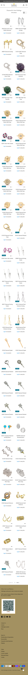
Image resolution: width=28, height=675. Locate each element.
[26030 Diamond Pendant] (7, 385)
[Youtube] (7, 617)
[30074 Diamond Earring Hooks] (21, 274)
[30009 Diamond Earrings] (7, 44)
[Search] (4, 5)
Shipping (3, 643)
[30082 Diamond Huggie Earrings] (21, 21)
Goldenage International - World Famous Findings (12, 670)
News (2, 629)
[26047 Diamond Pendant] (21, 541)
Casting (2, 657)
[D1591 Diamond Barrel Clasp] (7, 541)
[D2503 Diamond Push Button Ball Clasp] (21, 182)
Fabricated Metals (4, 655)
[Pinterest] (10, 617)
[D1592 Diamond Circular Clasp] (7, 228)
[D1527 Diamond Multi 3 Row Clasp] (21, 472)
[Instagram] (4, 617)
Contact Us (3, 623)
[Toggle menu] (1, 5)
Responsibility (4, 639)
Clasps (2, 649)
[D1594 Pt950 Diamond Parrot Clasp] (7, 67)
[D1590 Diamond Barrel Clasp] (21, 518)
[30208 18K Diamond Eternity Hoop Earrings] (21, 564)
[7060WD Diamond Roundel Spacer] (21, 428)
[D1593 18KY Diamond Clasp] (21, 44)
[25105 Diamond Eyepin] (21, 342)
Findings (3, 651)
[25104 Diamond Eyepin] (7, 342)
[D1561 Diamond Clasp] (21, 451)
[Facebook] (2, 617)
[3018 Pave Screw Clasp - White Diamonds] (7, 21)
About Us (3, 635)
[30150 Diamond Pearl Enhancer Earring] (7, 320)
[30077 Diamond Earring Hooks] (7, 274)
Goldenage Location (5, 626)
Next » (18, 582)
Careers (2, 625)
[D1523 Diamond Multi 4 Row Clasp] (7, 472)
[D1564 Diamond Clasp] (7, 451)
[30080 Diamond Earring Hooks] (21, 251)
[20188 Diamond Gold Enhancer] (21, 495)
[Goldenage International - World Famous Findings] (14, 5)
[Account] (23, 5)
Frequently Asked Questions (7, 641)
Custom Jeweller (4, 653)
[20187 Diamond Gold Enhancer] (7, 518)
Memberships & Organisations (7, 637)
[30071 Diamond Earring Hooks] (7, 296)
